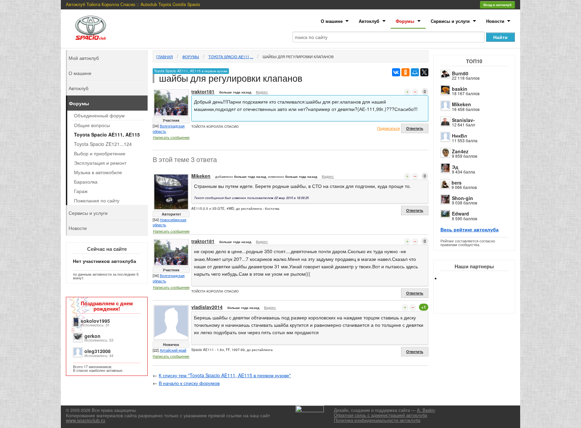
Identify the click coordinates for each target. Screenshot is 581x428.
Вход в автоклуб (497, 4)
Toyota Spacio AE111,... (230, 56)
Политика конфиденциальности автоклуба (377, 420)
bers (457, 182)
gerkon (92, 336)
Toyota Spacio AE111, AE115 (107, 134)
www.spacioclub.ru (85, 420)
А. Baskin (426, 410)
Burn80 (460, 73)
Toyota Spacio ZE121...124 (103, 144)
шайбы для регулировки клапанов (298, 56)
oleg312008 (97, 351)
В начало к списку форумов (189, 383)
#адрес (262, 91)
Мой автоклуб (84, 57)
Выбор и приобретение (99, 153)
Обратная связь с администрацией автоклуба (380, 415)
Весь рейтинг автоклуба (469, 229)
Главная (164, 56)
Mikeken (461, 104)
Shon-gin (462, 198)
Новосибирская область (169, 222)
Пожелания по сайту (96, 200)
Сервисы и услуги (450, 21)
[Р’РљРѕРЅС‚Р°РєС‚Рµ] (396, 72)
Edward (460, 213)
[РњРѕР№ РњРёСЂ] (415, 72)
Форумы (405, 21)
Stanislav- (463, 120)
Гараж (80, 191)
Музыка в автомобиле (98, 172)
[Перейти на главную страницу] (91, 27)
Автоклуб (369, 21)
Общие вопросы (92, 125)
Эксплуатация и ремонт (100, 162)
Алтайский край (173, 350)
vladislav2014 (207, 307)
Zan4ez (460, 151)
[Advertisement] (479, 303)
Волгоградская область (169, 128)
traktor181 (203, 91)
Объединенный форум (99, 115)
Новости (495, 21)
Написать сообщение (171, 137)
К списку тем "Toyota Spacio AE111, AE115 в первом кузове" (225, 375)
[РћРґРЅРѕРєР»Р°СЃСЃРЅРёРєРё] (405, 72)
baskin (459, 88)
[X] (424, 72)
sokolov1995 (95, 320)
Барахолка (86, 181)
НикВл (459, 135)
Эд (455, 166)
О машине (332, 21)
